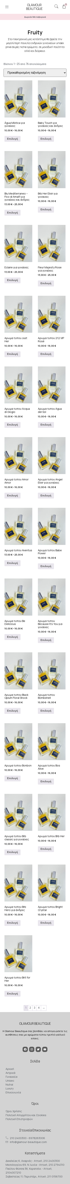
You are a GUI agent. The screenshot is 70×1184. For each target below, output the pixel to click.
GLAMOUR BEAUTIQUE (35, 1023)
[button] (7, 7)
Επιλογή (12, 139)
